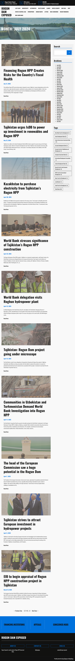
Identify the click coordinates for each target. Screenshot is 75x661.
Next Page (35, 611)
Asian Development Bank (60, 136)
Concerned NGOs (60, 624)
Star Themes (64, 658)
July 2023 (59, 114)
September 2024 (60, 95)
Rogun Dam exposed (6, 11)
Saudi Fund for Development (61, 185)
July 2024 (59, 98)
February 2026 (60, 70)
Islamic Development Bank (61, 163)
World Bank (58, 189)
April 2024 (59, 102)
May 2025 (59, 81)
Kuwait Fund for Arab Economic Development (61, 168)
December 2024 (60, 90)
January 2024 (59, 107)
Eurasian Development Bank (61, 145)
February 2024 (60, 105)
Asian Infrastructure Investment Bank (62, 141)
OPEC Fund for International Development (60, 173)
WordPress (71, 658)
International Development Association (62, 159)
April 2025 (59, 83)
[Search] (69, 52)
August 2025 (59, 77)
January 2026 (59, 72)
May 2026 (59, 68)
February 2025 (60, 86)
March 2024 (59, 104)
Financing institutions (14, 624)
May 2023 (59, 118)
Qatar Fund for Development (61, 178)
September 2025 (60, 75)
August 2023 (59, 112)
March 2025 (59, 84)
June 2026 (59, 67)
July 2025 (59, 79)
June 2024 (59, 100)
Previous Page (18, 611)
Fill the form (37, 650)
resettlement (58, 182)
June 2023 (59, 116)
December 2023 (60, 109)
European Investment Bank (61, 154)
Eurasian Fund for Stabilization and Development (62, 150)
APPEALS (37, 624)
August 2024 (59, 97)
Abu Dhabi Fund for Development (62, 133)
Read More (6, 96)
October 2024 (59, 93)
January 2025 (59, 88)
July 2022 (59, 121)
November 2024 (60, 91)
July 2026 (59, 65)
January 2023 (59, 119)
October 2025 (59, 74)
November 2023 (60, 111)
